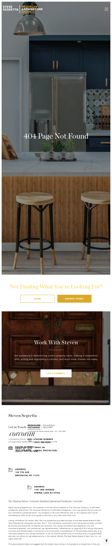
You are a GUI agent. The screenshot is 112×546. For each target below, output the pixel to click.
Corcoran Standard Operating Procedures (51, 501)
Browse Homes (74, 298)
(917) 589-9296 (23, 450)
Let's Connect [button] (56, 373)
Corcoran (77, 501)
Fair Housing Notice (18, 501)
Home (37, 298)
